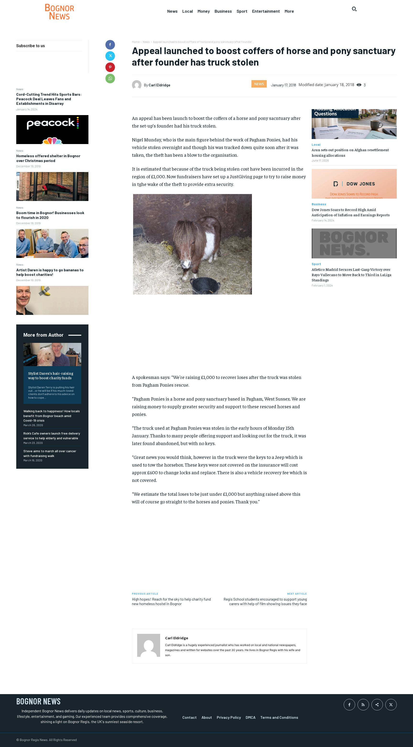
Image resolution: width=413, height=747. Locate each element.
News (19, 89)
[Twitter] (110, 56)
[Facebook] (110, 45)
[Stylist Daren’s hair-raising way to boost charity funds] (52, 354)
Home (136, 41)
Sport (316, 264)
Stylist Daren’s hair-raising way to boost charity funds (50, 375)
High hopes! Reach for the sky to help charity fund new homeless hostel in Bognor (171, 601)
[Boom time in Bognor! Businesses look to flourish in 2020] (52, 243)
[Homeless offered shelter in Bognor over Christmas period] (52, 186)
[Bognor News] (59, 12)
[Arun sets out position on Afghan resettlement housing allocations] (354, 124)
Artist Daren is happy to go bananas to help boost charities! (50, 272)
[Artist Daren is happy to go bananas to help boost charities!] (52, 300)
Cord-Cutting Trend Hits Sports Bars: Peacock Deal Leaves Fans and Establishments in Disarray (49, 99)
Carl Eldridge (159, 85)
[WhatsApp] (110, 78)
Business (319, 204)
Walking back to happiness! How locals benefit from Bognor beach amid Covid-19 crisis (51, 415)
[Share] (377, 704)
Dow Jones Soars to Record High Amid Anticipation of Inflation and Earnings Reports (351, 212)
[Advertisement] (219, 336)
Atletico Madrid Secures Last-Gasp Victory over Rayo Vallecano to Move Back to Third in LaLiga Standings (351, 274)
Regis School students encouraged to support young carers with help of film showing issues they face (265, 601)
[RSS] (363, 704)
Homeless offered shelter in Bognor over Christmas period (48, 157)
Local (316, 144)
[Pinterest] (110, 67)
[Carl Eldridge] (138, 85)
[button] (354, 9)
